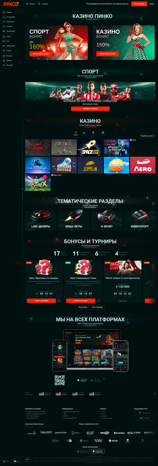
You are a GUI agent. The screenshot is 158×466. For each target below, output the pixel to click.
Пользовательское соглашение (36, 411)
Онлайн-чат (146, 413)
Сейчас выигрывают (29, 393)
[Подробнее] (59, 301)
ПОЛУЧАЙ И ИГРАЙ (107, 54)
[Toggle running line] (154, 394)
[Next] (153, 433)
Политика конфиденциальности (36, 414)
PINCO (103, 411)
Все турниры (97, 307)
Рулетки (103, 416)
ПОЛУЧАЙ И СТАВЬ (40, 54)
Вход (152, 4)
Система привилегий (69, 418)
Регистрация (139, 4)
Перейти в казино (147, 136)
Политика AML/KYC (32, 418)
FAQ (64, 414)
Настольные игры (106, 418)
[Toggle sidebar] (22, 189)
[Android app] (98, 451)
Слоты (103, 414)
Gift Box (65, 416)
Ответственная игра (32, 416)
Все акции (83, 307)
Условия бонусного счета (71, 411)
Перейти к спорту (90, 109)
